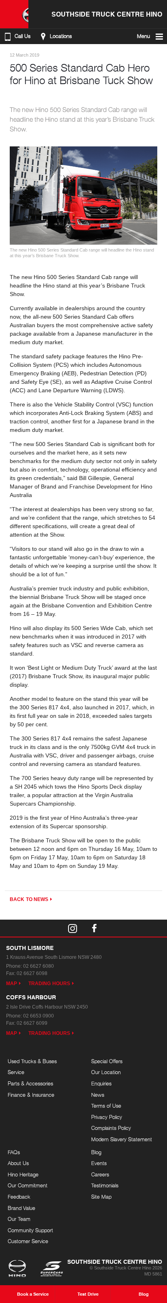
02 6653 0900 (38, 1016)
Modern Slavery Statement (121, 1139)
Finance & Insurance (31, 1094)
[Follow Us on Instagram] (72, 928)
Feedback (19, 1196)
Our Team (19, 1219)
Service (16, 1072)
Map (11, 983)
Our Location (106, 1072)
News (97, 1094)
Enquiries (101, 1083)
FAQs (14, 1152)
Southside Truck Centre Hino (106, 14)
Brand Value (21, 1208)
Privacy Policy (106, 1117)
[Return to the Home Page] (18, 1269)
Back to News (29, 899)
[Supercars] (51, 1269)
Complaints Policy (111, 1128)
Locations (61, 36)
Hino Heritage (23, 1174)
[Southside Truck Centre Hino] (14, 14)
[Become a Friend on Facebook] (94, 928)
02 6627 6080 (38, 966)
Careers (100, 1174)
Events (99, 1163)
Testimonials (104, 1185)
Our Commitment (27, 1185)
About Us (18, 1163)
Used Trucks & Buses (32, 1061)
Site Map (101, 1196)
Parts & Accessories (30, 1083)
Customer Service (28, 1241)
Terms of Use (106, 1105)
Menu (143, 36)
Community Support (30, 1230)
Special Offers (106, 1061)
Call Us (22, 36)
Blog (96, 1152)
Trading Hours (49, 983)
